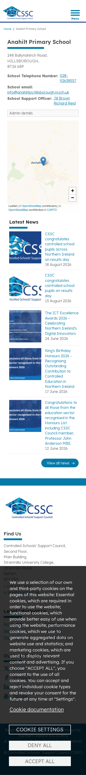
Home (7, 29)
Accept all (40, 761)
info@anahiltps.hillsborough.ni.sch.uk (38, 92)
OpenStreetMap (32, 206)
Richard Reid (65, 103)
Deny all (40, 745)
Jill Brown (62, 98)
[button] (43, 161)
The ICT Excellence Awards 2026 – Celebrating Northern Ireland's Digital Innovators (62, 323)
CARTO (52, 210)
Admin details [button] (21, 113)
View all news (58, 463)
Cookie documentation (37, 709)
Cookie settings (39, 729)
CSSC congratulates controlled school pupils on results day (60, 285)
